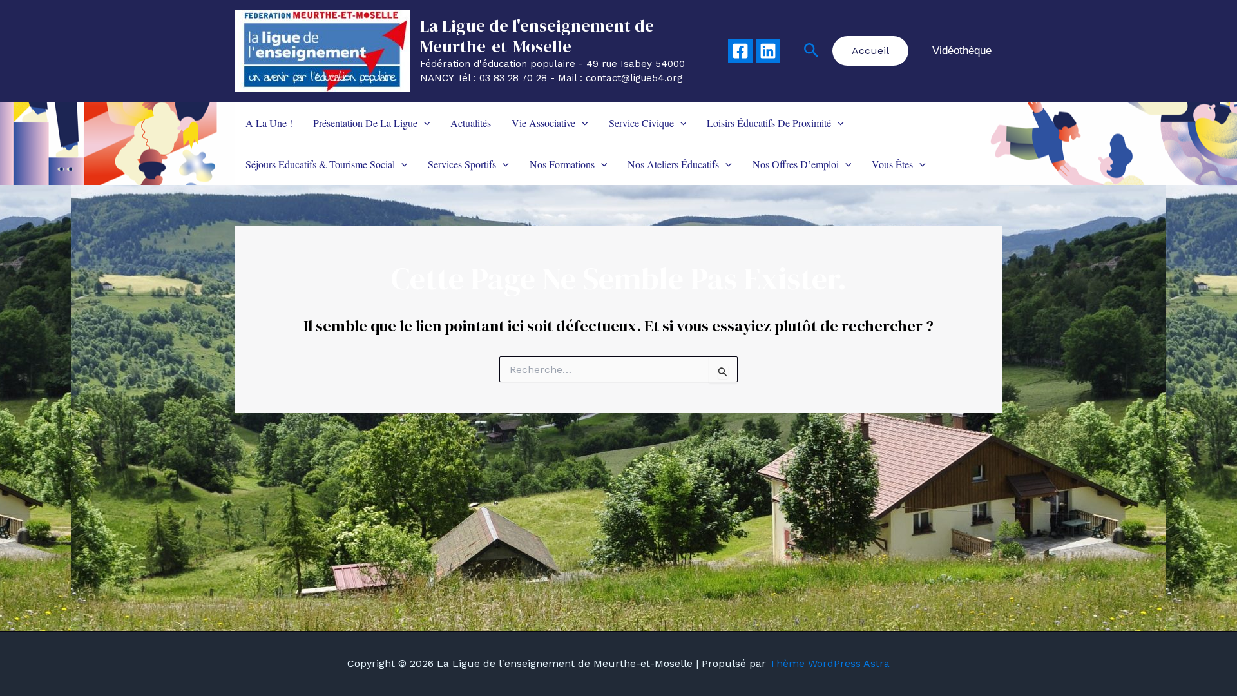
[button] (811, 51)
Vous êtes (892, 164)
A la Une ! (268, 123)
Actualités (470, 123)
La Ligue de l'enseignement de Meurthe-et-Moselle (537, 35)
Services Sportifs (462, 164)
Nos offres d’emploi (796, 164)
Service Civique (641, 123)
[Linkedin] (768, 51)
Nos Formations (562, 164)
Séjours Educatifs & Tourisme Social (320, 164)
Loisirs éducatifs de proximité (769, 123)
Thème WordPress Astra (829, 663)
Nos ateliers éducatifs (673, 164)
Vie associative (543, 123)
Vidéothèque (962, 50)
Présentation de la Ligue (365, 123)
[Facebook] (740, 51)
